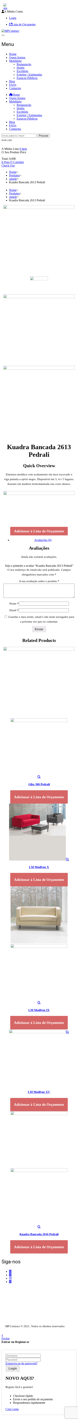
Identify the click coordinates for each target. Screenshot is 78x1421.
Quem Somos (17, 57)
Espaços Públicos (27, 78)
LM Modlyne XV (39, 1092)
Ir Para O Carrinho (13, 162)
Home (12, 54)
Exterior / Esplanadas (29, 74)
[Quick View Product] (39, 776)
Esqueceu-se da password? (21, 1363)
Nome (14, 603)
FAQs (12, 84)
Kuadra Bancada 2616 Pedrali (39, 1234)
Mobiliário (15, 60)
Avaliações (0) (42, 540)
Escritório (22, 71)
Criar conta (12, 1409)
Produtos (14, 175)
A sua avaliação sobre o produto (39, 581)
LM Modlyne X (39, 867)
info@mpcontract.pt (21, 1303)
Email (14, 610)
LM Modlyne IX (39, 1010)
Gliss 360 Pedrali (39, 784)
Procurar (43, 135)
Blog (12, 81)
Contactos (15, 88)
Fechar (6, 1338)
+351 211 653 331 (22, 1288)
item (23, 148)
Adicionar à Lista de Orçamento (39, 531)
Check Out (8, 165)
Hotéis (20, 67)
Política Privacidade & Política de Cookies (27, 1315)
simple (13, 178)
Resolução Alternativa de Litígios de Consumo (29, 1318)
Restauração (24, 64)
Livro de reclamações (14, 1322)
